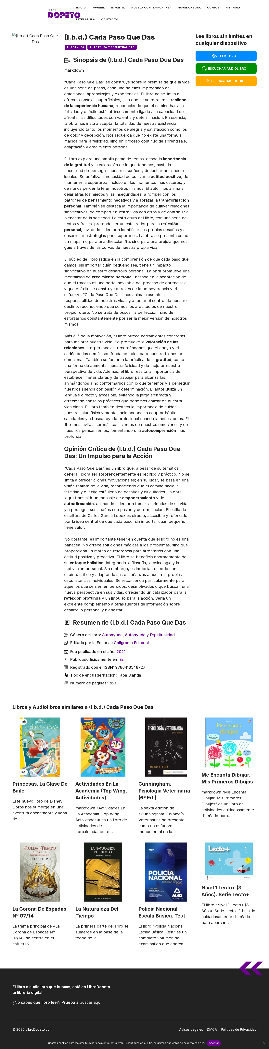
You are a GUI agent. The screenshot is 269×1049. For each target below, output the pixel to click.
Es (121, 659)
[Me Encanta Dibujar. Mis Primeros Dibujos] (229, 743)
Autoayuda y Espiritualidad (111, 47)
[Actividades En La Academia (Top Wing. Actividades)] (103, 747)
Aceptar (214, 1042)
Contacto (109, 19)
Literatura (85, 19)
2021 (121, 651)
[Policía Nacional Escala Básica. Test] (166, 872)
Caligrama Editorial (131, 642)
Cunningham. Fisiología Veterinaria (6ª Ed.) (164, 791)
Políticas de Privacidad (239, 1029)
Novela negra (189, 7)
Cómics (213, 7)
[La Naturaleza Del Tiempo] (103, 872)
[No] (264, 1043)
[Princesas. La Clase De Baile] (40, 747)
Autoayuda (75, 47)
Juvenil (98, 7)
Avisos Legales (191, 1029)
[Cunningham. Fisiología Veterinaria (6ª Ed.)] (166, 747)
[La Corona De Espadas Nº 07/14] (40, 872)
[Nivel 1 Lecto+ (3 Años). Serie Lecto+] (229, 861)
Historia (233, 7)
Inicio (81, 7)
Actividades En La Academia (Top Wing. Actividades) (101, 791)
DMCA (212, 1029)
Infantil (118, 7)
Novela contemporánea (151, 7)
